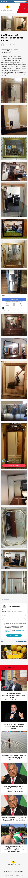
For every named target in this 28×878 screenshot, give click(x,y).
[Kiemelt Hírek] (9, 8)
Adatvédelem (18, 869)
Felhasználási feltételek (10, 871)
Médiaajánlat (21, 871)
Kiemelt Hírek (13, 45)
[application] (14, 652)
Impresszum (9, 869)
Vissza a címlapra (21, 641)
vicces (3, 641)
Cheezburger (6, 599)
